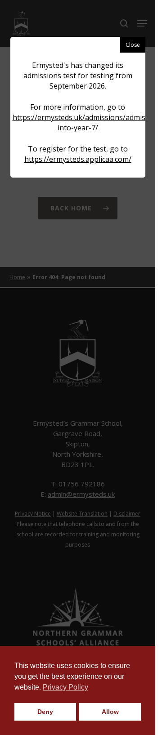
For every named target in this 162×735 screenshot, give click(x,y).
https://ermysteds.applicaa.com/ (77, 159)
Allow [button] (110, 711)
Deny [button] (45, 711)
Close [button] (133, 45)
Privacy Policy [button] (65, 687)
